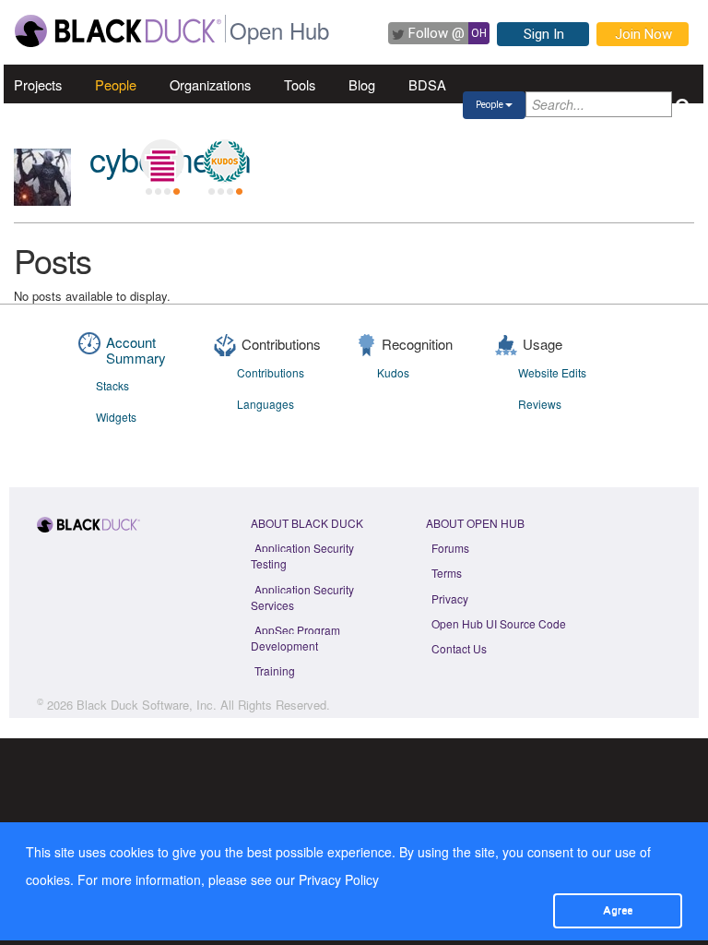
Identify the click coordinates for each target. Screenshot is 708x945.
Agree (617, 909)
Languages (265, 404)
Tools (299, 84)
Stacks (112, 385)
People (115, 84)
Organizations (210, 84)
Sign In (544, 34)
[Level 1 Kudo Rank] (225, 161)
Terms (446, 572)
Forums (450, 548)
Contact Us (459, 648)
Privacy (449, 598)
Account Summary (136, 349)
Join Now (643, 34)
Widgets (116, 417)
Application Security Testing (302, 555)
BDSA (427, 84)
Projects (38, 84)
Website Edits (552, 372)
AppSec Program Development (295, 637)
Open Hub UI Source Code (498, 623)
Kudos (393, 372)
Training (274, 670)
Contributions (270, 372)
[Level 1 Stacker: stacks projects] (162, 161)
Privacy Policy (339, 879)
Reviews (539, 404)
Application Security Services (302, 597)
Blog (361, 84)
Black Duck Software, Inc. (147, 704)
